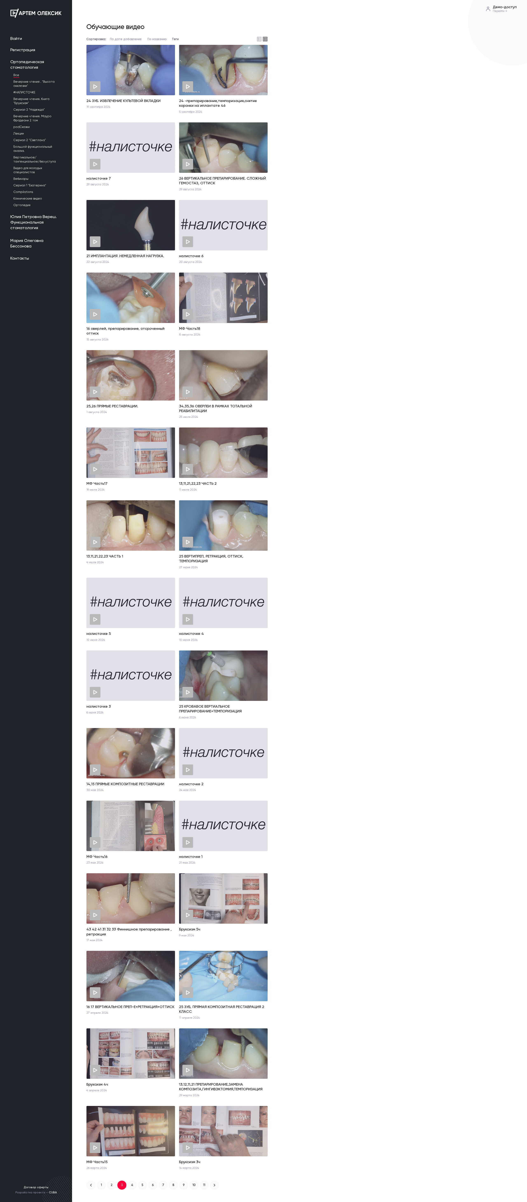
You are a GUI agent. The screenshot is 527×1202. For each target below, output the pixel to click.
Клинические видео (27, 198)
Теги (175, 39)
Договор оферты (36, 1187)
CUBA (53, 1192)
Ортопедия (21, 205)
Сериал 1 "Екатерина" (29, 185)
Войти (16, 38)
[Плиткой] (265, 39)
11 (204, 1185)
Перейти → (500, 11)
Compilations (23, 192)
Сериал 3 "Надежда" (29, 109)
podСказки (21, 127)
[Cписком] (259, 39)
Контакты (19, 258)
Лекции (18, 133)
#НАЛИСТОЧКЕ (24, 92)
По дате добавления (125, 39)
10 (194, 1185)
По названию (157, 39)
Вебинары (20, 179)
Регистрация (22, 49)
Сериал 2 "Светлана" (29, 140)
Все (16, 75)
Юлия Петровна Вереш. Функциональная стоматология (33, 222)
